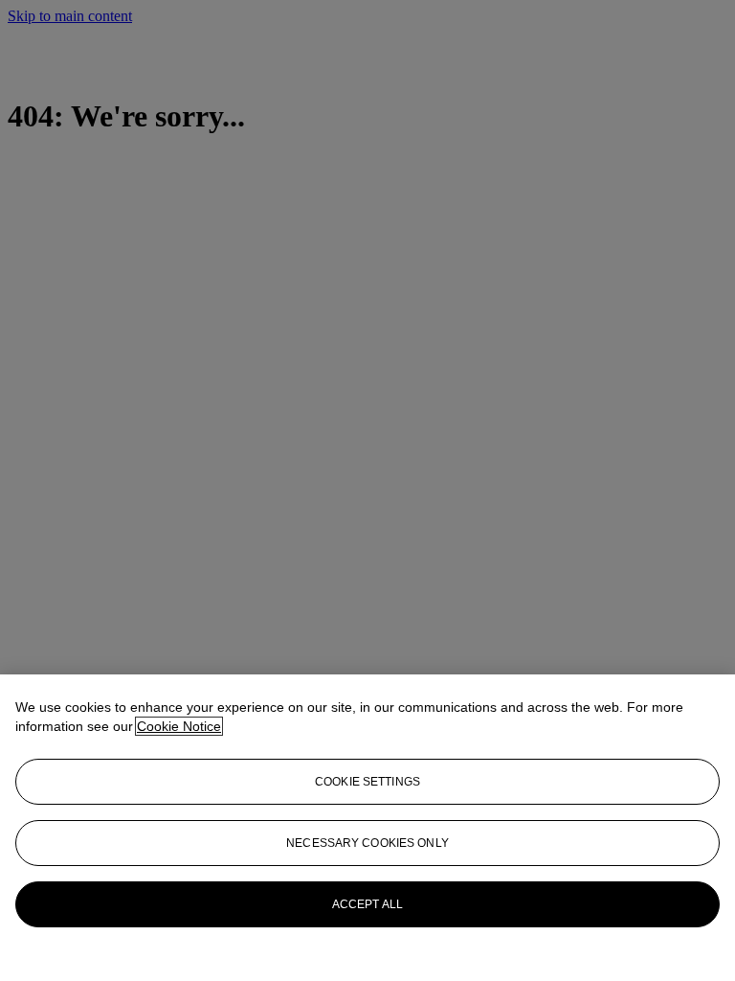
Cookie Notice (179, 726)
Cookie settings (367, 781)
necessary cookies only (367, 843)
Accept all (367, 904)
